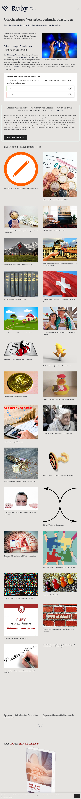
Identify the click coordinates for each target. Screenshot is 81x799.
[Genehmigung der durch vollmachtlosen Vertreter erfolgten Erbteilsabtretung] (21, 695)
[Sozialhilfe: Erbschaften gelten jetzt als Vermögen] (21, 348)
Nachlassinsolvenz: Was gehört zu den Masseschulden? (20, 481)
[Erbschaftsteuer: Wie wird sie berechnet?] (21, 382)
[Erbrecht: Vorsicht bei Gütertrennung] (60, 505)
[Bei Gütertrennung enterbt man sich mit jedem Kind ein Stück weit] (21, 498)
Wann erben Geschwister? (50, 595)
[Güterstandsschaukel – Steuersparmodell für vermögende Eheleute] (60, 318)
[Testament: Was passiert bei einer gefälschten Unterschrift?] (21, 169)
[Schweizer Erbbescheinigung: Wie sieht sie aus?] (21, 250)
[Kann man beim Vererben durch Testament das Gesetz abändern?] (21, 656)
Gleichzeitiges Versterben (18, 46)
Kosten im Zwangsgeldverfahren (13, 442)
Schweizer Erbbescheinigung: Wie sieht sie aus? (18, 264)
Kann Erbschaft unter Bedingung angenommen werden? (59, 567)
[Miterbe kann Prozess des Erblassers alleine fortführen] (60, 384)
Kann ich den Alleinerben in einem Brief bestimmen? (58, 475)
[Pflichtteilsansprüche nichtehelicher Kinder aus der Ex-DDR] (60, 695)
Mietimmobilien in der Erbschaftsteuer (15, 779)
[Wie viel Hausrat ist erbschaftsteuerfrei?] (60, 217)
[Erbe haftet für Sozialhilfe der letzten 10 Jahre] (60, 174)
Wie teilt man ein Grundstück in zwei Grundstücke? (19, 333)
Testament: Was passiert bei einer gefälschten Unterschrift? (21, 188)
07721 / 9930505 (55, 110)
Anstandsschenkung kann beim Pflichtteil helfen (57, 366)
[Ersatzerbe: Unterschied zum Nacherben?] (21, 620)
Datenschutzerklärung (7, 797)
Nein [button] (40, 95)
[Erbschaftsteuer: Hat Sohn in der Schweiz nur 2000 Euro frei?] (60, 284)
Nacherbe (16, 67)
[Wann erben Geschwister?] (60, 582)
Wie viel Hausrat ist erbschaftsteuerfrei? (54, 230)
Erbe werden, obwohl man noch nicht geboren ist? (57, 748)
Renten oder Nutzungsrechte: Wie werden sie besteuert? (20, 748)
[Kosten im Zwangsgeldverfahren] (21, 422)
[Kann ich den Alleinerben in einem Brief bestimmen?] (60, 460)
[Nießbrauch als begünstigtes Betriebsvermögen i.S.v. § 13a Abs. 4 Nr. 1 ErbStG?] (60, 249)
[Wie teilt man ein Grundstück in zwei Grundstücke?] (21, 318)
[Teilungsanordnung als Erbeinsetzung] (21, 284)
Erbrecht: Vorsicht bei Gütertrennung (53, 525)
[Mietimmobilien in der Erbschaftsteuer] (21, 764)
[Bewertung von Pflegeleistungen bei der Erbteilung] (60, 418)
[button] (73, 8)
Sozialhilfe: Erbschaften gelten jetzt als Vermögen (18, 359)
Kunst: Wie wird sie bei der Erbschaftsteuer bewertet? (19, 598)
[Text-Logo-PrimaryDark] (19, 8)
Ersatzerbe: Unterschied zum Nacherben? (16, 638)
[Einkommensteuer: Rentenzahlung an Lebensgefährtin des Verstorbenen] (21, 217)
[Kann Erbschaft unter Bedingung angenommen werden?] (60, 548)
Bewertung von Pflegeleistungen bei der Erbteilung (57, 433)
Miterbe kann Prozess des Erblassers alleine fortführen (58, 399)
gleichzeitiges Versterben (14, 55)
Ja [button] (40, 88)
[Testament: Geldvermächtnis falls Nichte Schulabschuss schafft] (21, 542)
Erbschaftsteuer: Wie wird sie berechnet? (15, 396)
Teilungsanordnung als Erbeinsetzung (15, 299)
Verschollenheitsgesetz (26, 57)
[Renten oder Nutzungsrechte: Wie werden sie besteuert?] (21, 734)
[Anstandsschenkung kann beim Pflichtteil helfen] (60, 351)
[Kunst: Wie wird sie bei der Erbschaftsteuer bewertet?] (21, 584)
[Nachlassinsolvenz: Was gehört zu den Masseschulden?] (21, 463)
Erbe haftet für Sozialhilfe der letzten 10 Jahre (56, 200)
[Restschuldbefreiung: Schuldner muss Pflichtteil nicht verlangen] (60, 615)
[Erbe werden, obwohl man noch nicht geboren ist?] (60, 734)
